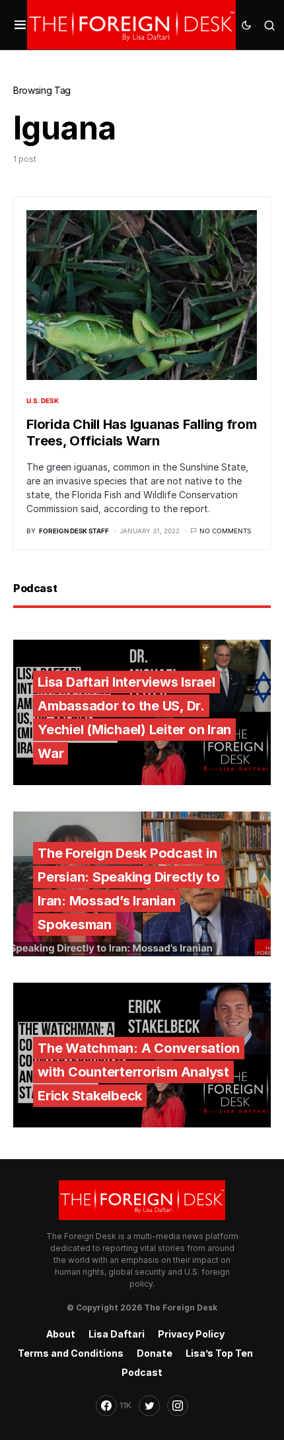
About (60, 1334)
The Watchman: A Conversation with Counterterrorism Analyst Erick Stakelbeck (139, 1072)
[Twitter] (149, 1405)
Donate (154, 1353)
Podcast (142, 1372)
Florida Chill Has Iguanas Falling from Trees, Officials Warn (141, 432)
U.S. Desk (42, 400)
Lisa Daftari (117, 1334)
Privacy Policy (191, 1334)
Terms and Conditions (71, 1353)
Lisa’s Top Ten (219, 1353)
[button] (20, 25)
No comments (225, 531)
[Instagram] (177, 1405)
